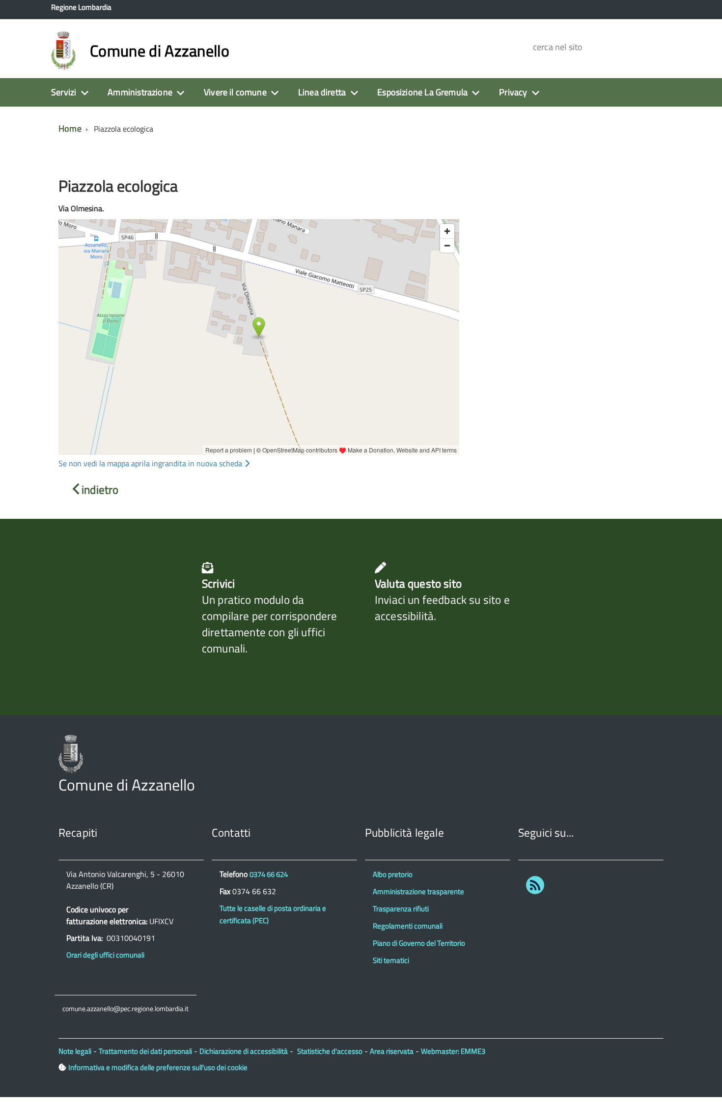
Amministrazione (140, 92)
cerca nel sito (556, 47)
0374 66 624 (269, 874)
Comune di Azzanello (159, 50)
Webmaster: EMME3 (453, 1051)
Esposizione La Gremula (422, 92)
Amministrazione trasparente (418, 891)
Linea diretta (322, 92)
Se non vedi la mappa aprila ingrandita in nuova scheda (151, 463)
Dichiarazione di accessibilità (243, 1051)
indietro (100, 489)
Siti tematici (391, 960)
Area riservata (392, 1051)
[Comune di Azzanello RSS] (535, 887)
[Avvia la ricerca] (645, 46)
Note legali (74, 1051)
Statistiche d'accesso (329, 1051)
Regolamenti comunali (408, 926)
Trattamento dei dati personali (145, 1051)
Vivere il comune (235, 92)
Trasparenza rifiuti (401, 908)
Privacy (513, 92)
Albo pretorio (393, 874)
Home (70, 128)
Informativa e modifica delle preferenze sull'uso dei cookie (158, 1067)
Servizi (63, 92)
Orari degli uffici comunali (105, 955)
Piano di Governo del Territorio (419, 943)
